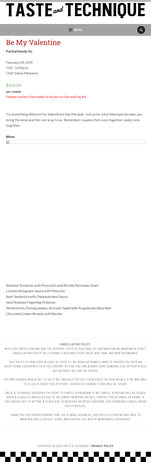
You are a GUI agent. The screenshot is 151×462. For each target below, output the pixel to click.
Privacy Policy (102, 446)
